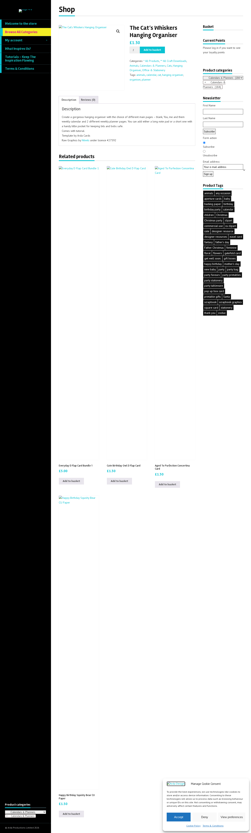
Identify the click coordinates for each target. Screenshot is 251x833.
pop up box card (214, 291)
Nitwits (86, 140)
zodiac (222, 313)
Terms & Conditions (213, 825)
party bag (232, 269)
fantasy (208, 242)
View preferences (232, 817)
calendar (151, 75)
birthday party (212, 209)
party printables (231, 275)
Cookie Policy (193, 825)
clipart (228, 220)
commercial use (213, 226)
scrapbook (210, 302)
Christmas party (213, 220)
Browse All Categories (21, 32)
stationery (226, 307)
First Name (209, 105)
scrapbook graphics (230, 302)
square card (211, 307)
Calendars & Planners (153, 65)
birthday (228, 204)
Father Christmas (214, 247)
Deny (204, 817)
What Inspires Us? (18, 49)
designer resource (222, 231)
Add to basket (152, 50)
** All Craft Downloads (173, 61)
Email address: (211, 161)
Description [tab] (69, 99)
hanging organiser (172, 75)
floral (207, 253)
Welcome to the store (21, 24)
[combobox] (20, 816)
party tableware (213, 285)
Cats (169, 65)
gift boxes (230, 258)
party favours (212, 275)
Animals (134, 65)
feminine (231, 247)
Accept (178, 817)
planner (146, 79)
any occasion (223, 193)
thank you (210, 313)
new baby (210, 269)
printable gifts (212, 296)
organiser (135, 79)
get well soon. (212, 258)
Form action (210, 138)
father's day (222, 242)
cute (206, 231)
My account (13, 40)
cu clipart (230, 226)
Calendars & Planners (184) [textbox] (214, 85)
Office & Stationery (153, 70)
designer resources (215, 236)
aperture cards (213, 198)
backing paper (212, 204)
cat (159, 75)
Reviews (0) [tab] (88, 99)
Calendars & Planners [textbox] (20, 816)
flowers (217, 253)
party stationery (213, 280)
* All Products (151, 61)
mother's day (231, 264)
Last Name (209, 118)
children (209, 215)
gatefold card (233, 253)
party (221, 269)
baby (227, 198)
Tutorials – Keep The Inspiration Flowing (20, 58)
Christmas (221, 215)
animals (140, 75)
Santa (226, 296)
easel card (236, 236)
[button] (118, 31)
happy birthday (213, 264)
